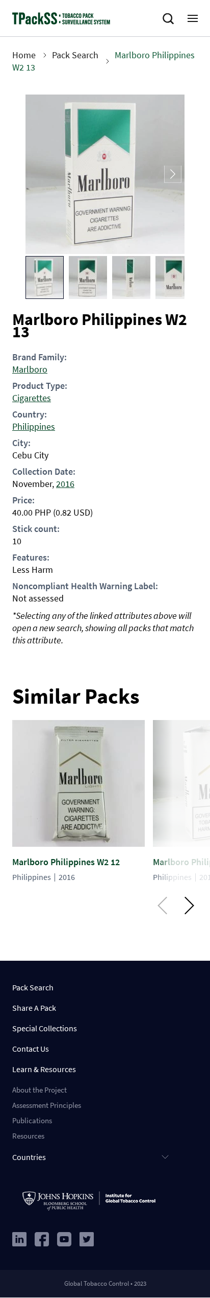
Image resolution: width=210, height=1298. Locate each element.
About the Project (39, 1090)
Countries (29, 1157)
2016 (65, 484)
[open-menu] (193, 18)
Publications (32, 1120)
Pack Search (75, 55)
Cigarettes (31, 398)
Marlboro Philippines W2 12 (66, 862)
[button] (44, 277)
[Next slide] (173, 174)
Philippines (33, 426)
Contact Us (30, 1049)
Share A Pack (34, 1008)
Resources (28, 1136)
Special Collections (44, 1028)
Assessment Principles (46, 1105)
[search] (170, 19)
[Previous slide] (37, 174)
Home (24, 55)
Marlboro (29, 369)
